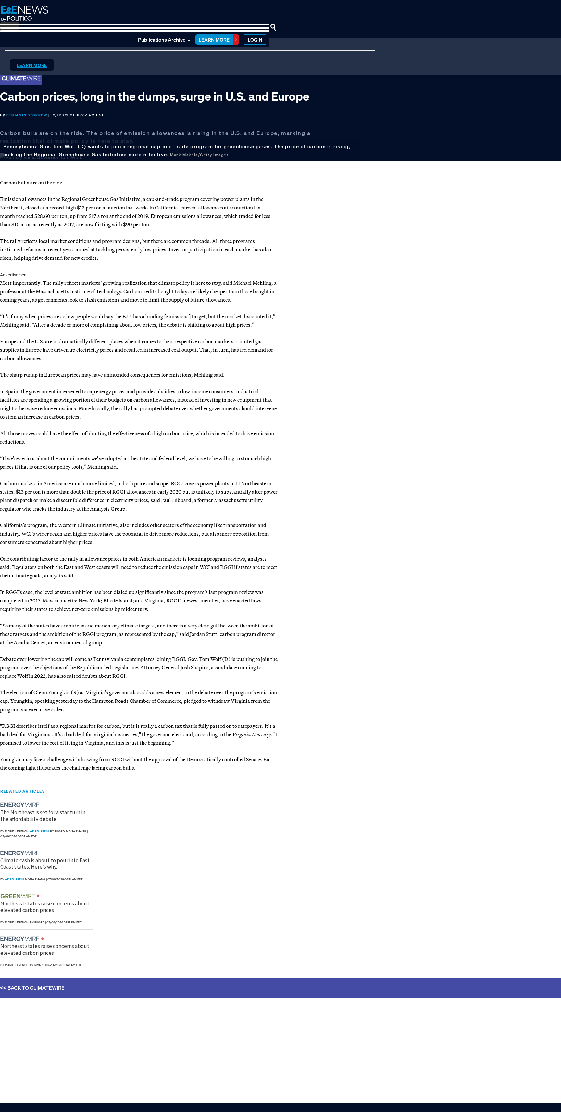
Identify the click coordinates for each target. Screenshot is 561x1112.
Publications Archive (162, 39)
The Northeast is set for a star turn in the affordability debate (42, 815)
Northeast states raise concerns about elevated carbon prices (44, 907)
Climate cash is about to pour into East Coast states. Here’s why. (45, 863)
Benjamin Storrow (26, 115)
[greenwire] (18, 896)
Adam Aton (39, 831)
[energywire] (20, 804)
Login (255, 39)
